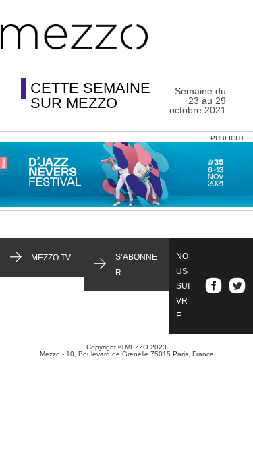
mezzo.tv (51, 257)
